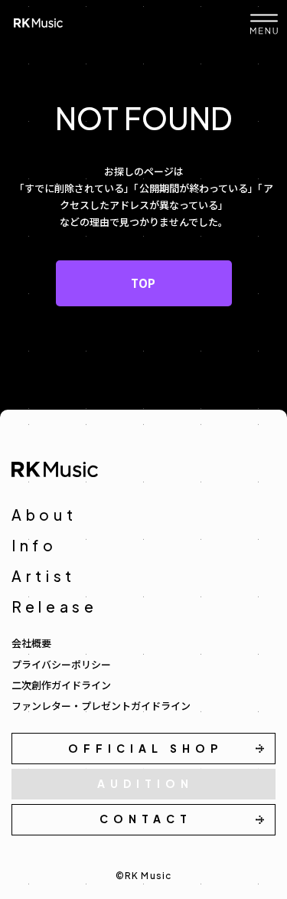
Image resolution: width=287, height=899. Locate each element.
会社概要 (31, 643)
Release (54, 606)
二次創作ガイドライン (61, 685)
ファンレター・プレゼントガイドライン (101, 705)
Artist (43, 576)
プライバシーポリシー (61, 664)
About (44, 514)
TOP (143, 283)
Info (34, 545)
